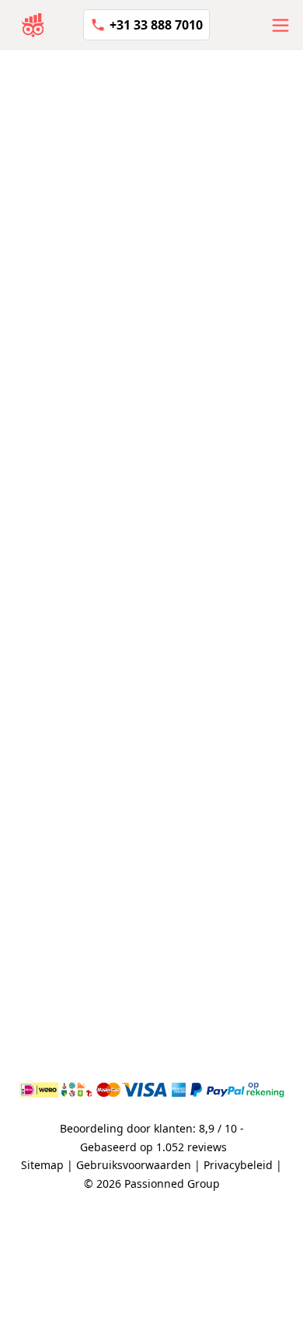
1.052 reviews (191, 1147)
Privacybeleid (238, 1164)
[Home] (33, 24)
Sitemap (42, 1164)
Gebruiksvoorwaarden (133, 1164)
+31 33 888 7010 (156, 24)
